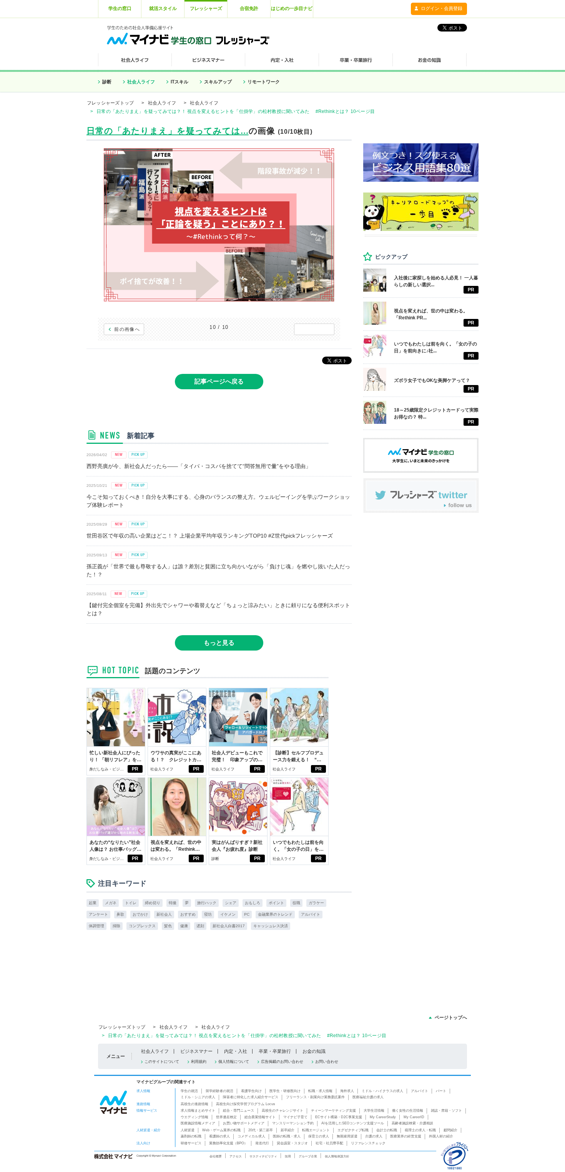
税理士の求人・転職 (420, 1130)
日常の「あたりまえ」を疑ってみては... (167, 131)
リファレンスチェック (368, 1143)
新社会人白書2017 (229, 926)
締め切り (152, 903)
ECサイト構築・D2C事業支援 (338, 1117)
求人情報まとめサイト (198, 1110)
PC (246, 914)
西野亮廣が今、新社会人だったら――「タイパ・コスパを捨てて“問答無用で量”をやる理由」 (198, 466)
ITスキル (179, 82)
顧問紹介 (450, 1130)
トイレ (130, 903)
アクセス (235, 1156)
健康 (184, 926)
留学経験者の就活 (219, 1091)
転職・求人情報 (320, 1091)
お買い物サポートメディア (243, 1123)
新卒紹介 (287, 1130)
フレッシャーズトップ (110, 103)
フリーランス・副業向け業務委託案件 (315, 1097)
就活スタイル (163, 8)
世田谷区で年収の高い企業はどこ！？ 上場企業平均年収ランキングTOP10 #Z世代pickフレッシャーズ (209, 536)
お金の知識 (314, 1051)
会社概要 (215, 1156)
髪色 (168, 926)
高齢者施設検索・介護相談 (412, 1123)
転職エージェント (316, 1130)
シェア (230, 903)
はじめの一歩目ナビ (291, 8)
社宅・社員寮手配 (329, 1143)
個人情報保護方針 (337, 1156)
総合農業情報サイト (260, 1117)
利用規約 (198, 1061)
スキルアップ (218, 82)
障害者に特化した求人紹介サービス (250, 1097)
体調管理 (96, 926)
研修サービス (191, 1143)
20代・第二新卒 (260, 1130)
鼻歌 (120, 914)
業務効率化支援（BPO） (228, 1143)
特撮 (172, 903)
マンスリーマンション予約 (293, 1123)
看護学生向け (251, 1091)
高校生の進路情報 (194, 1104)
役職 (296, 903)
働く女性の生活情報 (407, 1110)
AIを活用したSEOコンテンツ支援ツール (352, 1123)
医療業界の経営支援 (405, 1136)
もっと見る (219, 642)
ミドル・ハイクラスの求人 (382, 1091)
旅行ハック (206, 903)
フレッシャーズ (206, 8)
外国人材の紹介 (441, 1136)
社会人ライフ (141, 82)
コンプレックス (142, 926)
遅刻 (200, 926)
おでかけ (140, 914)
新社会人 (164, 914)
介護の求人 (373, 1136)
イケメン (228, 914)
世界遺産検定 (226, 1117)
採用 (288, 1156)
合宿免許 (249, 8)
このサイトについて (162, 1061)
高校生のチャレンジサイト (282, 1110)
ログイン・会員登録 (441, 8)
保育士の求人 (318, 1136)
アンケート (98, 914)
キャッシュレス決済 (270, 926)
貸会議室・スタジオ (292, 1143)
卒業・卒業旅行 (275, 1051)
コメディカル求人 (251, 1136)
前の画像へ (127, 329)
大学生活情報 (374, 1110)
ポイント (276, 903)
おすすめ (188, 914)
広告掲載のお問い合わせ (282, 1061)
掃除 (116, 926)
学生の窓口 (119, 8)
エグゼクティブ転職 (353, 1130)
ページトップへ (451, 1017)
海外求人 (347, 1091)
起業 (92, 903)
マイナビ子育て (295, 1117)
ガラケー (316, 903)
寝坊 (208, 914)
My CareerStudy (383, 1117)
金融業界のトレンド (275, 914)
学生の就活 (189, 1091)
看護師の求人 (219, 1136)
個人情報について (233, 1061)
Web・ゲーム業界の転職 (221, 1130)
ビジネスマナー (196, 1051)
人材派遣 (187, 1130)
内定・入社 (235, 1051)
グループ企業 (308, 1156)
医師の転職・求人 (287, 1136)
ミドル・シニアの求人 (198, 1097)
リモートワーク (264, 82)
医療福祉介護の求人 (368, 1097)
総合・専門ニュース (238, 1110)
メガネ (110, 903)
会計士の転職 (386, 1130)
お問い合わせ (326, 1061)
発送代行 (262, 1143)
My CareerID (414, 1117)
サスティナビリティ (263, 1156)
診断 (106, 82)
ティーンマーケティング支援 (333, 1110)
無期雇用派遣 (347, 1136)
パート (441, 1091)
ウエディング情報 (194, 1117)
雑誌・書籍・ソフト (446, 1110)
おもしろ (252, 903)
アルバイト (310, 914)
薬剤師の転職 (191, 1136)
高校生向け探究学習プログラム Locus (245, 1104)
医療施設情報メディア (198, 1123)
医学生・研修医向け (285, 1091)
